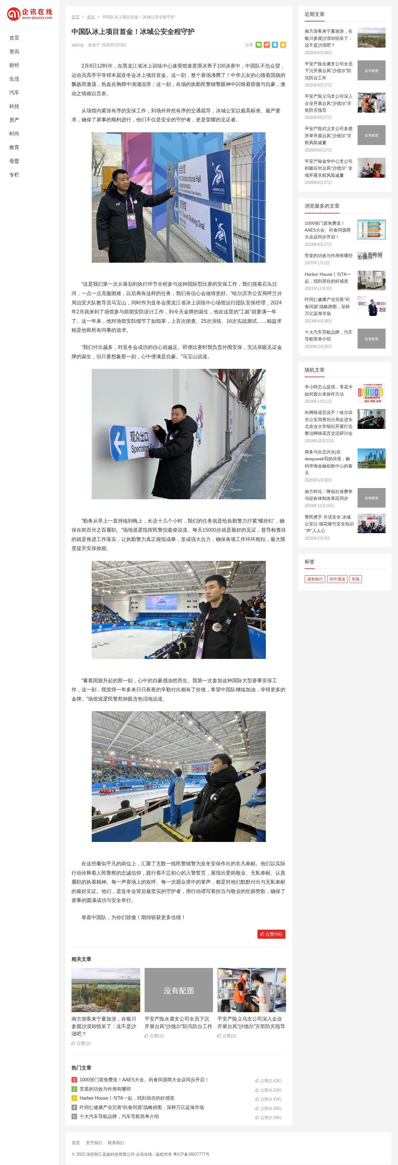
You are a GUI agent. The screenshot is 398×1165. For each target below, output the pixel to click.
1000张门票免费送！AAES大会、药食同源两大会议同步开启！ (144, 1079)
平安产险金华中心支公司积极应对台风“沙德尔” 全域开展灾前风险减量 (329, 168)
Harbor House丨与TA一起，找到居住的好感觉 (127, 1098)
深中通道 (337, 579)
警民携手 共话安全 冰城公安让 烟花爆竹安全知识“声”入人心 (329, 523)
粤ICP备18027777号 (191, 1154)
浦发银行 (315, 579)
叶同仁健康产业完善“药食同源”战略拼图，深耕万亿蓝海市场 (142, 1107)
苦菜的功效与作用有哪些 (105, 1089)
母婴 (14, 161)
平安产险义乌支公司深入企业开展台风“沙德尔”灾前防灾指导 (329, 103)
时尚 (14, 133)
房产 (14, 120)
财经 (14, 65)
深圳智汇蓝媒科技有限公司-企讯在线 (119, 1154)
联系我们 (116, 1142)
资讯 (14, 51)
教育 (14, 147)
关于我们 (94, 1142)
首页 (14, 37)
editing (77, 45)
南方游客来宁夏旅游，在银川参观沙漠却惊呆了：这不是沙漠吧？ (104, 1026)
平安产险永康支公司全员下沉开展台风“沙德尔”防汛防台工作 (329, 70)
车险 (356, 579)
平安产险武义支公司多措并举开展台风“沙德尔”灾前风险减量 (329, 135)
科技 (14, 106)
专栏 (14, 174)
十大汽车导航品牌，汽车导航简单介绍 (119, 1116)
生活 (14, 79)
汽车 (14, 92)
